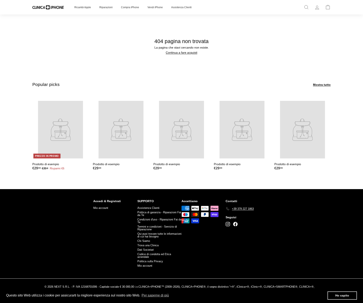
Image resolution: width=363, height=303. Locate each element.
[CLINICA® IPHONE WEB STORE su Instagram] (228, 224)
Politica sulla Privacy (150, 261)
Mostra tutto (322, 84)
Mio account (100, 207)
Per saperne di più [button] (155, 295)
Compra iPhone (130, 7)
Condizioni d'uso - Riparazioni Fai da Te (159, 221)
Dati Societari (145, 249)
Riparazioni (106, 7)
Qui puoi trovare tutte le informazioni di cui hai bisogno (159, 235)
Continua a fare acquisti (181, 52)
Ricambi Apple (82, 7)
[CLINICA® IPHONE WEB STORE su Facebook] (235, 224)
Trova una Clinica (148, 245)
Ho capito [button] (342, 295)
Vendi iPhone (155, 7)
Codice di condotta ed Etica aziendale (154, 255)
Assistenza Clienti (181, 7)
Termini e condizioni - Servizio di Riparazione (157, 228)
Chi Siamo (143, 240)
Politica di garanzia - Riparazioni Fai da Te (159, 214)
